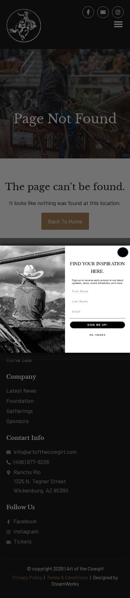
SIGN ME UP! (97, 324)
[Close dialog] (122, 252)
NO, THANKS (97, 335)
